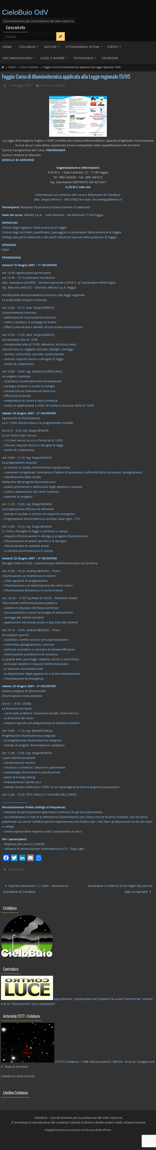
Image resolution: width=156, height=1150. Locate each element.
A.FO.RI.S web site (78, 187)
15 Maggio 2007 (20, 85)
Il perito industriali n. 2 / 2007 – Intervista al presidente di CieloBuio (35, 887)
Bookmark (16, 869)
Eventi (12, 67)
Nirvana (90, 1128)
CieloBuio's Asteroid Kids (18, 1074)
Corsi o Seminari (29, 67)
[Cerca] (60, 36)
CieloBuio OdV (25, 12)
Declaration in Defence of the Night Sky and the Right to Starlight (120, 887)
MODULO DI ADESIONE (18, 160)
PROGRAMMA (55, 150)
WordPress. (105, 1128)
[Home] (2, 67)
